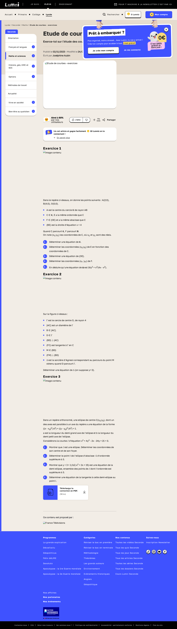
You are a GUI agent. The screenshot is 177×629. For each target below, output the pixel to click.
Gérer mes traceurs (45, 625)
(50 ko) (63, 494)
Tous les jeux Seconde (127, 553)
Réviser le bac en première (98, 542)
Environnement (92, 568)
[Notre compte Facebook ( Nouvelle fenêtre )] (165, 552)
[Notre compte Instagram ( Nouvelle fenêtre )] (154, 552)
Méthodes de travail (17, 85)
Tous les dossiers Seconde (129, 568)
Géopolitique (90, 584)
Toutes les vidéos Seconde (129, 542)
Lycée (49, 14)
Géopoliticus (49, 553)
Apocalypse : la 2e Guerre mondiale (61, 574)
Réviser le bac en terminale (98, 547)
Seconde (16, 25)
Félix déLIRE (49, 558)
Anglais (88, 579)
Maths (25, 25)
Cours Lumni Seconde (126, 574)
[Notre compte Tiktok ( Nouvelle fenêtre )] (148, 552)
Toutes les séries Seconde (129, 563)
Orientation (13, 38)
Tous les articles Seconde (129, 558)
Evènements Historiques (97, 574)
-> (62, 137)
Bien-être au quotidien (19, 111)
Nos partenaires (51, 597)
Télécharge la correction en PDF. (69, 489)
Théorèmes (89, 558)
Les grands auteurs (94, 563)
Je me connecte (132, 49)
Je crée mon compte (103, 50)
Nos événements (52, 601)
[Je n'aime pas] (86, 119)
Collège (36, 14)
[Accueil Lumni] (12, 4)
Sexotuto (48, 563)
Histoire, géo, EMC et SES (18, 66)
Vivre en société (16, 102)
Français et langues (18, 47)
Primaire (22, 14)
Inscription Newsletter (158, 542)
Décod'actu (49, 547)
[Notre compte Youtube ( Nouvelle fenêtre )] (159, 552)
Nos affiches (49, 592)
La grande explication (55, 542)
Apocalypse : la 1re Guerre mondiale (62, 568)
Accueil (9, 14)
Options (12, 77)
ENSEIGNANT (65, 4)
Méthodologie (91, 553)
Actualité (12, 93)
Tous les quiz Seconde (127, 547)
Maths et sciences (17, 56)
